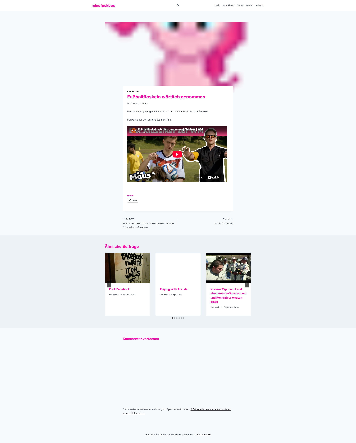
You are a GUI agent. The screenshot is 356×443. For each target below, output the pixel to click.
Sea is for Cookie (223, 221)
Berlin (249, 5)
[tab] (172, 318)
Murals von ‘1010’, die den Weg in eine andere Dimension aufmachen (148, 223)
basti (133, 103)
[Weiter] (247, 284)
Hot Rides (228, 5)
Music (216, 5)
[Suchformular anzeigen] (178, 5)
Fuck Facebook (119, 289)
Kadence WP (204, 434)
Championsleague (176, 111)
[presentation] (127, 268)
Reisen (259, 5)
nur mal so (133, 91)
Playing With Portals (173, 289)
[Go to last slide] (109, 284)
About (240, 5)
